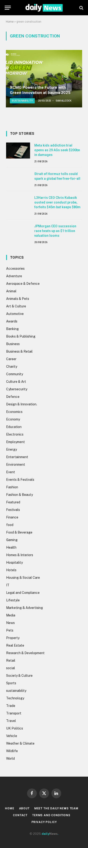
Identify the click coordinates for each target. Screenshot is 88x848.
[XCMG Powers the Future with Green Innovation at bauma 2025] (44, 78)
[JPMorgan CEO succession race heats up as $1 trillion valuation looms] (18, 231)
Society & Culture (19, 675)
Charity (11, 366)
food (9, 525)
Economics (14, 412)
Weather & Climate (20, 743)
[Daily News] (44, 7)
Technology (15, 698)
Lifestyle (13, 600)
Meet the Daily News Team (56, 808)
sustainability (16, 691)
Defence (12, 397)
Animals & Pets (17, 299)
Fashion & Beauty (19, 495)
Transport (13, 713)
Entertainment (17, 457)
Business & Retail (19, 351)
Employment (15, 442)
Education (14, 427)
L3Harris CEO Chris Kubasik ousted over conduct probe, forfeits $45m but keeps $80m (57, 202)
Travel (11, 721)
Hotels (11, 570)
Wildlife (12, 751)
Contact (20, 815)
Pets (9, 630)
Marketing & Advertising (24, 608)
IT (7, 585)
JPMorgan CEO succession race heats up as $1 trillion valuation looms (55, 230)
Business (13, 344)
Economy (13, 419)
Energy (11, 449)
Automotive (15, 314)
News (10, 623)
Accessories (15, 268)
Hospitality (14, 562)
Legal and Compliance (23, 593)
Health (11, 547)
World (10, 758)
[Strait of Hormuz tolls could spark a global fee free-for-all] (18, 179)
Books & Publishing (20, 336)
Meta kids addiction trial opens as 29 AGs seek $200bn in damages (57, 150)
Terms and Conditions (51, 815)
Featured (13, 502)
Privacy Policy (44, 822)
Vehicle (11, 736)
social (10, 668)
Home (10, 21)
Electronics (14, 434)
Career (11, 359)
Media (10, 615)
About (24, 808)
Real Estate (15, 645)
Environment (15, 464)
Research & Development (25, 653)
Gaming (12, 540)
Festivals (13, 510)
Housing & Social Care (23, 577)
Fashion (12, 487)
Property (12, 638)
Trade (10, 706)
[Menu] (8, 7)
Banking (12, 329)
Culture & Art (16, 381)
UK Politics (14, 728)
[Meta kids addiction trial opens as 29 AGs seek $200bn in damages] (18, 151)
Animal (11, 291)
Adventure (14, 276)
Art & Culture (16, 306)
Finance (12, 517)
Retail (10, 660)
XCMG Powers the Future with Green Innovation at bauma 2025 (40, 90)
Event (10, 472)
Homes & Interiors (19, 555)
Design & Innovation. (21, 404)
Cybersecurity (16, 389)
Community (14, 374)
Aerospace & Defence (23, 283)
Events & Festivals (20, 479)
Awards (11, 321)
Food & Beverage (19, 532)
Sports (11, 683)
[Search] (80, 7)
